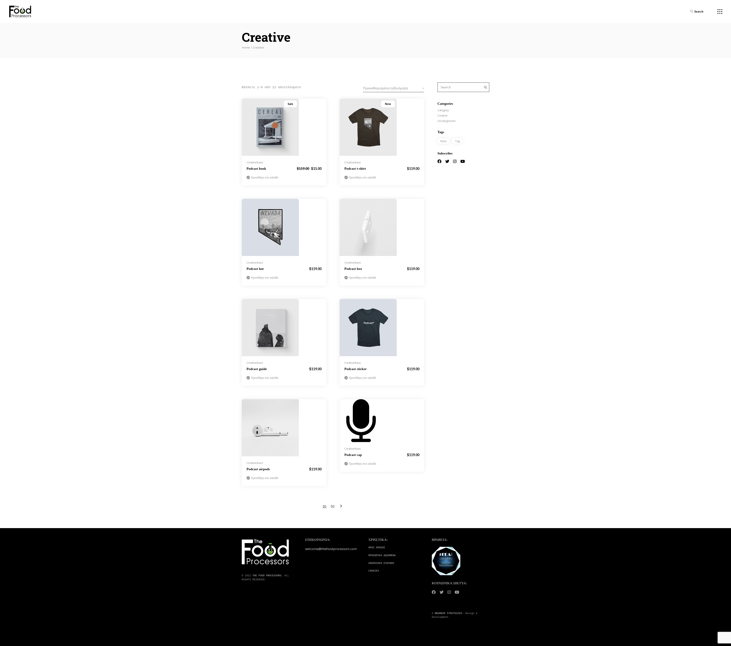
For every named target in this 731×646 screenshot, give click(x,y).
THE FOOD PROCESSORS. (267, 575)
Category (443, 110)
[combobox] (393, 88)
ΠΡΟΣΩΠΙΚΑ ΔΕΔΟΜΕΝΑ (382, 555)
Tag (457, 141)
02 (333, 506)
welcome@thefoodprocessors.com (331, 549)
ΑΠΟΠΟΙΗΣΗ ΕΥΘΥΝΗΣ (381, 563)
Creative (252, 162)
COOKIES (373, 570)
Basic (260, 162)
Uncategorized (446, 121)
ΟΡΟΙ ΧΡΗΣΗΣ (376, 547)
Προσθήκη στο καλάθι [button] (264, 177)
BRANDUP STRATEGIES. (449, 613)
